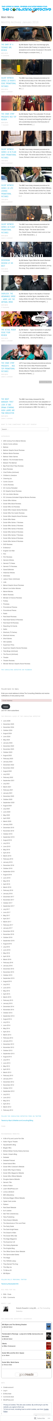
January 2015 (7, 1003)
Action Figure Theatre (10, 1141)
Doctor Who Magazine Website (13, 1173)
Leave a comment (6, 92)
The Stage (6, 1257)
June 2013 (6, 1063)
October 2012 (7, 1088)
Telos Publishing (8, 1217)
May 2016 (6, 953)
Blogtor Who (7, 1148)
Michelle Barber (8, 1327)
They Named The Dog (10, 1264)
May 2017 (6, 915)
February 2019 (8, 859)
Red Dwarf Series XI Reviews (13, 620)
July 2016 (6, 947)
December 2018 (8, 865)
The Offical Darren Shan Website (14, 1251)
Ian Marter (6, 1355)
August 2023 (7, 755)
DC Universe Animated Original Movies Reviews (19, 497)
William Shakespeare (10, 1346)
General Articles (8, 560)
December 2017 (8, 896)
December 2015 (8, 969)
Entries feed (7, 1393)
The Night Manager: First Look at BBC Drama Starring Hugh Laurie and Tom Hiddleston (8, 406)
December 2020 (8, 796)
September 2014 (8, 1016)
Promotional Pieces (9, 610)
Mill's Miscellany (8, 1195)
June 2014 (6, 1025)
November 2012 (8, 1085)
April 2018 (6, 884)
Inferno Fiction (8, 1185)
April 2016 (6, 956)
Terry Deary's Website (10, 1220)
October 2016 (7, 937)
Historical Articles (9, 572)
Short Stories (7, 638)
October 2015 (7, 975)
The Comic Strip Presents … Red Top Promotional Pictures (8, 367)
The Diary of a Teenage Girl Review (7, 47)
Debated (6, 1157)
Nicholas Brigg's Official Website (14, 1198)
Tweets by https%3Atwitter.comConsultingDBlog (17, 1120)
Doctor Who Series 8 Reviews (13, 538)
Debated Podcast (9, 1160)
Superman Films (8, 645)
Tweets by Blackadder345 (9, 1284)
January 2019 (7, 862)
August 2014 (7, 1019)
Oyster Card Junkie (9, 1201)
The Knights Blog (9, 1248)
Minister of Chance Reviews (12, 598)
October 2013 (7, 1050)
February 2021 (8, 790)
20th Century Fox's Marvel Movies (14, 441)
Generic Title (7, 1182)
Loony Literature (8, 1192)
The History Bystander (10, 1245)
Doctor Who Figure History (12, 1170)
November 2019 (8, 831)
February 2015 (8, 1000)
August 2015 (7, 981)
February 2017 (8, 925)
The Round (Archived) (10, 654)
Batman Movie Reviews (11, 453)
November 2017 (8, 900)
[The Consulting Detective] (26, 10)
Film (4, 554)
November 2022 (8, 768)
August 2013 (7, 1057)
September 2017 (8, 906)
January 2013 (7, 1079)
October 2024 (7, 730)
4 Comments (5, 55)
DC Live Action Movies (10, 494)
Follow (5, 707)
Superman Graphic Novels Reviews (15, 648)
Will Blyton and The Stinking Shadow (14, 1324)
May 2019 (6, 849)
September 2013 (8, 1053)
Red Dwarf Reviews (10, 616)
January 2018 (7, 893)
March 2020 (7, 821)
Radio (5, 613)
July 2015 (6, 984)
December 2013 (8, 1044)
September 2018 (8, 871)
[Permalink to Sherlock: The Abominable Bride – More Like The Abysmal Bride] (26, 283)
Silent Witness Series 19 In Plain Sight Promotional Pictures (8, 153)
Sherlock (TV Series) (10, 632)
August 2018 (7, 874)
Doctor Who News (9, 519)
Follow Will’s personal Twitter (14, 1280)
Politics (5, 601)
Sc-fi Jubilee (7, 1210)
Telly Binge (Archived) (10, 651)
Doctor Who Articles (9, 500)
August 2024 (7, 733)
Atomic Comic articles (10, 444)
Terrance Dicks (8, 1365)
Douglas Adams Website (11, 1179)
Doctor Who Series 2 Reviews (13, 525)
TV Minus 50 (7, 1270)
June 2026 (6, 721)
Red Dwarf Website (9, 1207)
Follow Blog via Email (10, 689)
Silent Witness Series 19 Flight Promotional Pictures (8, 228)
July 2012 (6, 1094)
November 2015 (8, 972)
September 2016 (8, 940)
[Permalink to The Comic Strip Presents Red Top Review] (26, 104)
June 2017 (6, 912)
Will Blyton (6, 1273)
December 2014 (8, 1006)
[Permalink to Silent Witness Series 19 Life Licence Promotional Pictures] (26, 175)
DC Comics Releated (10, 488)
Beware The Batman (10, 463)
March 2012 (7, 1107)
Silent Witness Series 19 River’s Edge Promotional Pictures (8, 82)
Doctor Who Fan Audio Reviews (14, 513)
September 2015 (8, 978)
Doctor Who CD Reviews (11, 507)
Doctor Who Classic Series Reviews (15, 510)
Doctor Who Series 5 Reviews (13, 529)
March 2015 (7, 997)
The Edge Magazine (10, 1239)
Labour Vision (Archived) (11, 579)
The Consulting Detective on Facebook (16, 670)
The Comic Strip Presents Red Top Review (8, 117)
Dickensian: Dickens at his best (7, 263)
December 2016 (8, 931)
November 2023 (8, 749)
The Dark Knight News (10, 1229)
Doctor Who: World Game (10, 1362)
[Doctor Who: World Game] (48, 1364)
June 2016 (6, 950)
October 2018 (7, 868)
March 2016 (7, 959)
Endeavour (7, 547)
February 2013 (8, 1075)
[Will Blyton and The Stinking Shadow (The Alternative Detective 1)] (48, 1326)
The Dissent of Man (9, 1232)
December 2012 (8, 1082)
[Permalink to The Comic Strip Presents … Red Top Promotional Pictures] (26, 353)
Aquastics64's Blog (9, 1145)
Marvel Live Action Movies (12, 588)
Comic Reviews (47, 312)
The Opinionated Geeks (11, 1254)
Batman (5, 447)
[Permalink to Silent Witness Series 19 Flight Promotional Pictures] (26, 214)
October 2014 (7, 1013)
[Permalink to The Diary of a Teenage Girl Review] (26, 34)
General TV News (9, 563)
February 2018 (8, 890)
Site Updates (7, 642)
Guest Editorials (8, 569)
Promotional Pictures (45, 61)
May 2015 (6, 991)
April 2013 (6, 1069)
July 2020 (6, 809)
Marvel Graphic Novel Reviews (13, 585)
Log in (5, 1390)
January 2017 (7, 928)
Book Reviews (8, 469)
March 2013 (7, 1072)
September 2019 (8, 837)
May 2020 (6, 815)
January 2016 (7, 965)
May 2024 (6, 740)
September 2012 (8, 1091)
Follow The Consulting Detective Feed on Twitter (21, 1116)
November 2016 (8, 934)
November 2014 (8, 1009)
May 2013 (6, 1066)
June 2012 (6, 1097)
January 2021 (7, 793)
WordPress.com (8, 1400)
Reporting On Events (10, 626)
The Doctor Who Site (10, 1236)
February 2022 (8, 777)
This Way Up (7, 1267)
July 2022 (6, 774)
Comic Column (8, 481)
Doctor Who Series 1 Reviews (13, 522)
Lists (4, 582)
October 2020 (7, 799)
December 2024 (8, 727)
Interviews (6, 576)
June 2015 (6, 988)
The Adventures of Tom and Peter (14, 1223)
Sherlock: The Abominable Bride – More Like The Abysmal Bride (8, 297)
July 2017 (6, 909)
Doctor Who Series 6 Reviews (13, 532)
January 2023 (7, 761)
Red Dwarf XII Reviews (11, 623)
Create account (8, 1387)
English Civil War (9, 551)
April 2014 (6, 1031)
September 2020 (8, 802)
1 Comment (4, 125)
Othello (4, 1343)
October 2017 (7, 903)
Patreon (6, 1204)
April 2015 (6, 994)
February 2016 (8, 962)
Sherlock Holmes (9, 635)
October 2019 (7, 834)
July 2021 (6, 783)
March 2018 (7, 887)
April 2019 (6, 853)
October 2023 (7, 752)
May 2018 (6, 881)
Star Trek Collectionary (10, 1214)
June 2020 (6, 812)
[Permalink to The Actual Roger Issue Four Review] (26, 319)
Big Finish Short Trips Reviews (13, 466)
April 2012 (6, 1104)
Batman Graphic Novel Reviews (14, 450)
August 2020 (7, 805)
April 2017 (6, 918)
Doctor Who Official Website (12, 1176)
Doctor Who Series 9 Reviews (13, 541)
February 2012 (8, 1110)
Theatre (5, 657)
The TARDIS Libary (9, 1261)
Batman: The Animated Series (13, 460)
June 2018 (6, 878)
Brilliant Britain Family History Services (16, 1151)
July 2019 (6, 843)
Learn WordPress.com (10, 1189)
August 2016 (7, 944)
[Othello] (48, 1346)
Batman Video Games (10, 456)
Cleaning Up (7, 478)
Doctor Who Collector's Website (13, 1166)
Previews (6, 604)
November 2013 (8, 1047)
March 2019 (7, 856)
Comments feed (8, 1397)
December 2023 (8, 746)
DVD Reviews (7, 544)
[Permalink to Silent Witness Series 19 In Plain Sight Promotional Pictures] (26, 139)
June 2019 (6, 846)
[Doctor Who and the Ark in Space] (48, 1355)
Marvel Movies (8, 591)
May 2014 (6, 1028)
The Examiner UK (9, 1242)
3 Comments (5, 307)
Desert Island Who (9, 1163)
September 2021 (8, 780)
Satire (5, 629)
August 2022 (7, 771)
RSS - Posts (7, 1294)
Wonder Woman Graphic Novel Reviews (16, 663)
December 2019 (8, 827)
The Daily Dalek (8, 1226)
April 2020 (6, 818)
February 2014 (8, 1038)
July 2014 (6, 1022)
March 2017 (7, 922)
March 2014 (7, 1035)
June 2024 (6, 736)
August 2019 (7, 840)
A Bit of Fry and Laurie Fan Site (13, 1138)
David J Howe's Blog (10, 1154)
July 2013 (6, 1060)
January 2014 (7, 1041)
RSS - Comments (9, 1297)
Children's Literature (10, 475)
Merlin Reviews (8, 595)
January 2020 (7, 824)
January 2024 (7, 743)
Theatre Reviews (9, 660)
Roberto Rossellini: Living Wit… (26, 1308)
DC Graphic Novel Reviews (12, 491)
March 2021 (7, 787)
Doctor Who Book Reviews (12, 503)
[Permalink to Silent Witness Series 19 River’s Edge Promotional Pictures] (26, 68)
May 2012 (6, 1100)
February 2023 (8, 758)
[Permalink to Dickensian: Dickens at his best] (26, 250)
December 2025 (8, 724)
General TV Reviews (45, 97)
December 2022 (8, 765)
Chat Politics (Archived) (11, 472)
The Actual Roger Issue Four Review (8, 332)
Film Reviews (47, 27)
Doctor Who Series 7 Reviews (13, 535)
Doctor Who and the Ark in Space (13, 1353)
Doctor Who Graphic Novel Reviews (15, 516)
